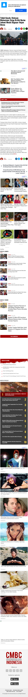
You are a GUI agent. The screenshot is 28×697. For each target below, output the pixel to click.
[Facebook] (7, 670)
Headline (5, 29)
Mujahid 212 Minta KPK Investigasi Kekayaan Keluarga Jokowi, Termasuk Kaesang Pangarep (16, 256)
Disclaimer (18, 691)
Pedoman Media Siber (18, 690)
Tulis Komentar (14, 336)
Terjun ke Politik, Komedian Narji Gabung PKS (16, 284)
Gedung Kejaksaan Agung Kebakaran (9, 364)
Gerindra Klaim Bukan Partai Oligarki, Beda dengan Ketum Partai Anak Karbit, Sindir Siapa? (17, 292)
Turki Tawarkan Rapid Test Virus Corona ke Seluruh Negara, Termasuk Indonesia (12, 432)
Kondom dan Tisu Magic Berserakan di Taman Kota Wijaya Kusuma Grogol (15, 394)
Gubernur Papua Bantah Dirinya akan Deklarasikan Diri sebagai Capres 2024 (17, 271)
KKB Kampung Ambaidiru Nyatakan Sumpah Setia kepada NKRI (11, 442)
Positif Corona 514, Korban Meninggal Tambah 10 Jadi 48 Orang (14, 376)
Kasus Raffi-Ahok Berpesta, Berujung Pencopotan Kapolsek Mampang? (12, 426)
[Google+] (17, 670)
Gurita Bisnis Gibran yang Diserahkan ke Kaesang (12, 436)
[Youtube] (21, 670)
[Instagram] (10, 670)
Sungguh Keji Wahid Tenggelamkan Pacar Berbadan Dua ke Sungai (12, 405)
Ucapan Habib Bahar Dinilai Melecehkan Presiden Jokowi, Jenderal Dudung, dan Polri (12, 415)
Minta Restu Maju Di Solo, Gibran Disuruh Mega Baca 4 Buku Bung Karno (12, 410)
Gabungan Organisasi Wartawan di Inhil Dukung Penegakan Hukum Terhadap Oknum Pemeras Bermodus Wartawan (17, 308)
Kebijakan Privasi (11, 691)
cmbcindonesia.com (14, 693)
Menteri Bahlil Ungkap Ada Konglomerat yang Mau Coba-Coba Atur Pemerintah (17, 278)
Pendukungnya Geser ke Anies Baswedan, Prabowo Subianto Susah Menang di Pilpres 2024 (17, 264)
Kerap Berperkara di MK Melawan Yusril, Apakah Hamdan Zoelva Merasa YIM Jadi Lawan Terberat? (14, 171)
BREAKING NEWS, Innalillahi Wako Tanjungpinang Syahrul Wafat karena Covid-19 (14, 368)
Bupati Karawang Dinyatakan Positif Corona (11, 373)
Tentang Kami (8, 690)
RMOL (14, 154)
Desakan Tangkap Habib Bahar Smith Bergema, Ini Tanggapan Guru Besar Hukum (17, 329)
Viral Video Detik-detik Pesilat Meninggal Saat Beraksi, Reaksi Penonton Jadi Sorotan (11, 399)
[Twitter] (14, 670)
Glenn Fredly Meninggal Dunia (8, 370)
